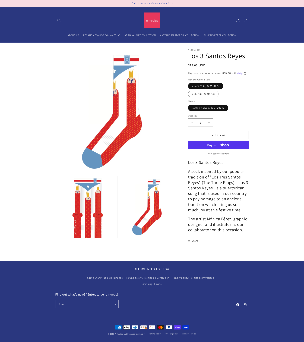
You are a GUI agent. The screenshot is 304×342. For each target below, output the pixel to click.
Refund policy (155, 333)
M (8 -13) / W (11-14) (203, 94)
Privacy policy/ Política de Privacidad (193, 277)
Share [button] (195, 240)
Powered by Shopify (136, 334)
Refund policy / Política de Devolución (147, 277)
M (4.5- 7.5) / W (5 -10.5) (206, 86)
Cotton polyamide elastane (208, 107)
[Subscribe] (114, 304)
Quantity (192, 115)
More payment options (218, 153)
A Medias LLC (121, 334)
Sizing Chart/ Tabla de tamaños (105, 277)
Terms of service (188, 333)
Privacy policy (171, 333)
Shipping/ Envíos (152, 283)
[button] (59, 20)
